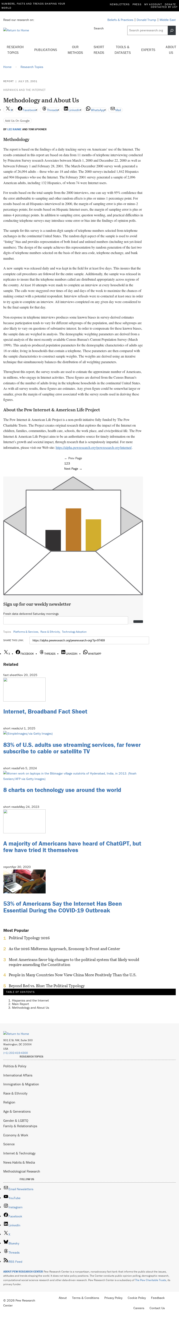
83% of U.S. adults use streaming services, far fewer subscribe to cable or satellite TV (72, 748)
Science (9, 1144)
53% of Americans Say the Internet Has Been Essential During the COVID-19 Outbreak (62, 907)
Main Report (20, 1004)
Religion (9, 1102)
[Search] (172, 30)
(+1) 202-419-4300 (15, 1053)
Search (99, 28)
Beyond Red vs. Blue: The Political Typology (47, 985)
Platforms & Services (25, 632)
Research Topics (15, 50)
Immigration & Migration (21, 1084)
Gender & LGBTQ (15, 1120)
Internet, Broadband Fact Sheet (45, 711)
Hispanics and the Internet (24, 90)
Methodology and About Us (30, 1007)
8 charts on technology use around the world (62, 789)
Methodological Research (21, 1171)
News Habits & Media (19, 1162)
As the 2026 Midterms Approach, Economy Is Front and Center (64, 948)
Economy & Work (15, 1135)
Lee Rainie (14, 129)
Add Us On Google (17, 121)
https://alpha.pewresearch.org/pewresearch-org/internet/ (94, 447)
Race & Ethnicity (50, 632)
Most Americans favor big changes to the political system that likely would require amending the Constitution (74, 962)
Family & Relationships (20, 1126)
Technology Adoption (74, 632)
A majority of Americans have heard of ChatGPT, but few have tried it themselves (72, 847)
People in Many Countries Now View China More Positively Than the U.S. (72, 975)
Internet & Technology (19, 1153)
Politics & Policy (14, 1066)
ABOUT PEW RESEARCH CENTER (23, 1271)
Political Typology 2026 (29, 938)
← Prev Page (73, 458)
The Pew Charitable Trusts (150, 1280)
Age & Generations (17, 1111)
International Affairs (17, 1075)
